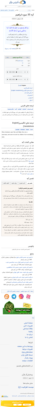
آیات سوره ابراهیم (25, 291)
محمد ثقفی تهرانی (17, 272)
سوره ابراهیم (20, 61)
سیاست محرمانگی (30, 396)
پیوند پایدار (29, 357)
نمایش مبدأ (11, 10)
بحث (29, 10)
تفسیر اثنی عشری (27, 267)
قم (10, 282)
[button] (32, 84)
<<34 (27, 57)
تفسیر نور (30, 183)
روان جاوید (14, 183)
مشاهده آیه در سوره (10, 49)
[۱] (20, 173)
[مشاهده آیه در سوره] (17, 24)
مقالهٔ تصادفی (28, 328)
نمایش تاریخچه (4, 10)
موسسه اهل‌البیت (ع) (26, 387)
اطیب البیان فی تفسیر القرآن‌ (25, 262)
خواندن (16, 10)
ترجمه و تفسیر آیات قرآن (13, 291)
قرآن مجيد (29, 174)
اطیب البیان (6, 183)
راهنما (30, 331)
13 (22, 63)
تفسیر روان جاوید (27, 272)
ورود (33, 318)
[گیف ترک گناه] (17, 403)
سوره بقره (31, 161)
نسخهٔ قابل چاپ (27, 355)
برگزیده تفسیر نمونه (27, 277)
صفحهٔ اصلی (28, 323)
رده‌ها (32, 291)
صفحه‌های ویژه (27, 352)
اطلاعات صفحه (27, 360)
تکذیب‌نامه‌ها (14, 396)
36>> (7, 57)
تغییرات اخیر (28, 325)
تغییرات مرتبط (27, 349)
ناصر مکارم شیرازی (16, 277)
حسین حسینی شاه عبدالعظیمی (14, 267)
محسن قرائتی (22, 257)
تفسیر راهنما (29, 282)
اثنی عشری (22, 183)
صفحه (33, 10)
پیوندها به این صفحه (25, 346)
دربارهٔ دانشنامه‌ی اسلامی (22, 396)
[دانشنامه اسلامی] (17, 2)
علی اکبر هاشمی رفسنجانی (18, 282)
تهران (17, 257)
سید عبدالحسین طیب (11, 262)
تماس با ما (29, 337)
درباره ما (30, 334)
